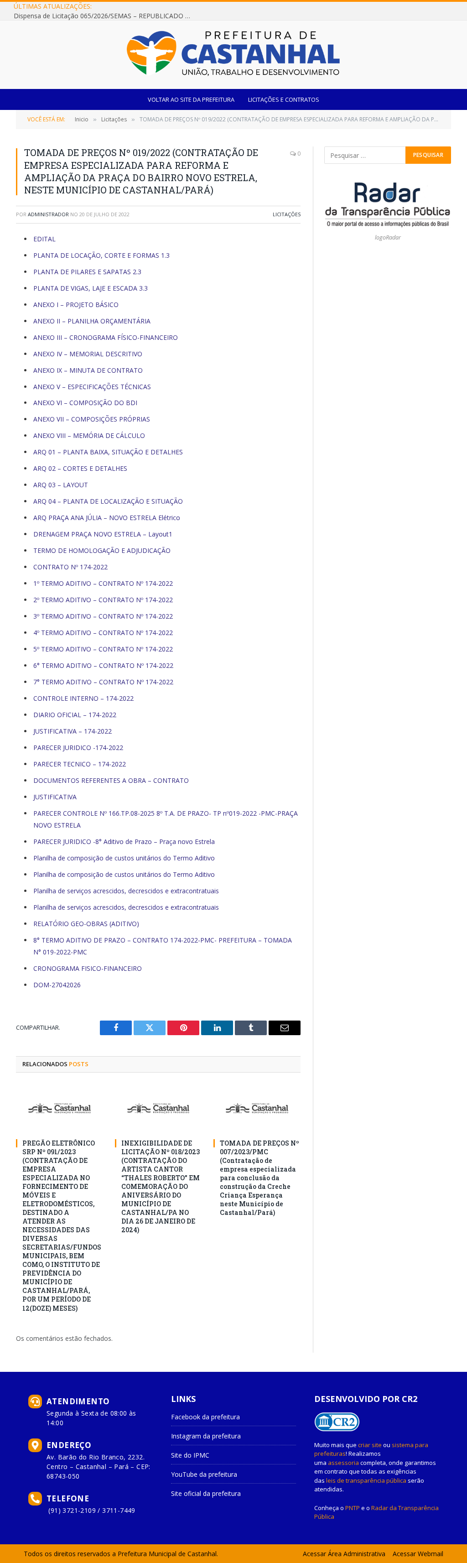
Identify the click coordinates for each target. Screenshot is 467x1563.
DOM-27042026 (57, 984)
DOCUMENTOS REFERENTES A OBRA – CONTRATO (111, 780)
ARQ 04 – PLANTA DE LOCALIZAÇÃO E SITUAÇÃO (108, 501)
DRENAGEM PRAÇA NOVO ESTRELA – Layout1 (102, 534)
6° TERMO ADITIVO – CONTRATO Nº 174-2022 (103, 665)
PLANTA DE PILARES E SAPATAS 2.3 (87, 271)
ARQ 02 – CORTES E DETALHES (81, 468)
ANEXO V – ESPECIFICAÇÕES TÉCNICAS (92, 386)
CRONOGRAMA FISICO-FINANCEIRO (87, 968)
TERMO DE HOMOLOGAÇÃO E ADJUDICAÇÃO (102, 550)
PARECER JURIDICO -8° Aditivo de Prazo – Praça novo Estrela (124, 841)
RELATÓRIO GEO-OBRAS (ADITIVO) (86, 923)
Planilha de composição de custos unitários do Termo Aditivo (124, 858)
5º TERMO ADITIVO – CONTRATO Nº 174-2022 (103, 649)
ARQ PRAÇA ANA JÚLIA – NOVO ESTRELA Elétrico (107, 517)
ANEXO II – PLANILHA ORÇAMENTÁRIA (92, 321)
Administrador (48, 214)
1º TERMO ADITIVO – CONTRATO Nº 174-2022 (103, 583)
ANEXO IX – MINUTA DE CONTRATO (88, 370)
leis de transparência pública (366, 1480)
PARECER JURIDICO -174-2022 (78, 747)
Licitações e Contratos (283, 99)
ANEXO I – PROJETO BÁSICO (76, 304)
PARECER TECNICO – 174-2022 (79, 764)
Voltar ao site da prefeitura (191, 99)
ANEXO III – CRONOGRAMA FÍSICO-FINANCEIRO (105, 337)
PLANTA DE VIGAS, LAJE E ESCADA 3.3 (90, 288)
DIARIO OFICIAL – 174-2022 (74, 714)
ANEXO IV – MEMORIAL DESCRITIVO (87, 353)
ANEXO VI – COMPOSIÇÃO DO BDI (85, 402)
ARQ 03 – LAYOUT (60, 484)
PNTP (352, 1508)
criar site (370, 1445)
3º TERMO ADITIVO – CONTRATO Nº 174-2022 (103, 616)
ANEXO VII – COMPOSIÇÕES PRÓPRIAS (91, 419)
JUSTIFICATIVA (55, 796)
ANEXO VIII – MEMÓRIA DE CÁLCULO (89, 435)
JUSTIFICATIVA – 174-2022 (72, 731)
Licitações (287, 214)
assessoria (343, 1463)
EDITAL (45, 238)
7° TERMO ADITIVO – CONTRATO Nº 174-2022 (103, 681)
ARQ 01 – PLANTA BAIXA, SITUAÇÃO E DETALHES (109, 452)
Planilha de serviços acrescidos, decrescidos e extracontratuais (126, 890)
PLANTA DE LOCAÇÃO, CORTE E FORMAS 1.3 (101, 255)
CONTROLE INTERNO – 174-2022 (83, 698)
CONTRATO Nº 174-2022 (70, 567)
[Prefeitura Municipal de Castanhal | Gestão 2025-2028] (233, 55)
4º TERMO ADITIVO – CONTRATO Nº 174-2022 (103, 632)
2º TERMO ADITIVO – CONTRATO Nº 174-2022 (103, 599)
